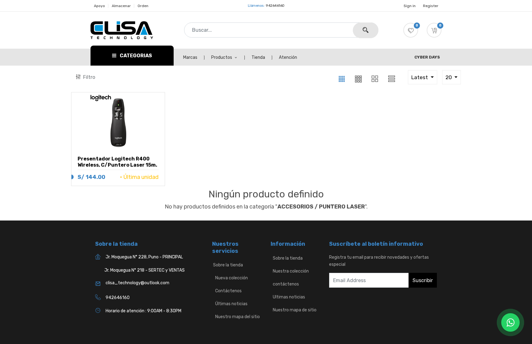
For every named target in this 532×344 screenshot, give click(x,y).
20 (449, 77)
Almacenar (121, 6)
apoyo (99, 6)
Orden (143, 6)
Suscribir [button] (423, 280)
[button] (434, 30)
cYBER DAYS (427, 57)
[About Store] (271, 258)
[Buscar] (365, 30)
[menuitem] (193, 57)
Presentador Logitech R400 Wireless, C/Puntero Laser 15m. (117, 162)
